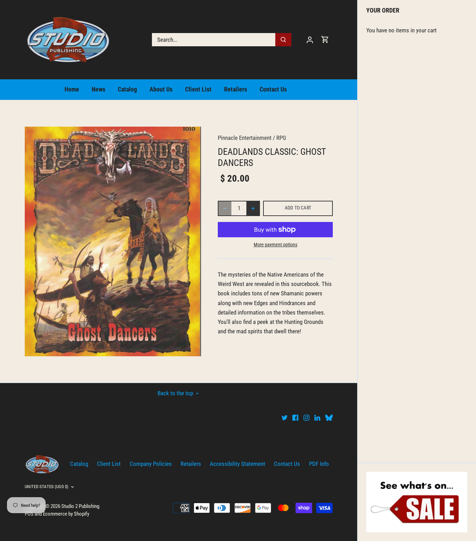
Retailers (191, 463)
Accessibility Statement (237, 463)
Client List (109, 463)
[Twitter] (284, 417)
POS (29, 514)
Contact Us (287, 463)
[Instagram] (306, 417)
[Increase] (253, 208)
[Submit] (284, 39)
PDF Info (319, 463)
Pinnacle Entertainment (244, 137)
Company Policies (151, 463)
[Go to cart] (325, 39)
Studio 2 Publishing (80, 506)
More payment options (275, 244)
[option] (113, 241)
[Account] (309, 39)
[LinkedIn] (317, 417)
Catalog (79, 463)
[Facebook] (295, 417)
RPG (281, 137)
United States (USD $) (46, 486)
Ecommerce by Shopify (66, 514)
